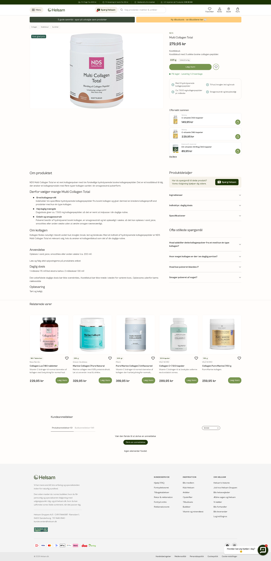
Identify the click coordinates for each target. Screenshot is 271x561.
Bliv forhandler (220, 507)
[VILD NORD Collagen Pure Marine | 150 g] (221, 334)
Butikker (186, 507)
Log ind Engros (220, 516)
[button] (237, 10)
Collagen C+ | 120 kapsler (171, 366)
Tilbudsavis (188, 502)
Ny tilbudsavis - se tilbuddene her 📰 (189, 19)
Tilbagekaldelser (161, 492)
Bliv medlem (188, 483)
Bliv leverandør (220, 511)
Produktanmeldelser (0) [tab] (62, 428)
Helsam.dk (45, 556)
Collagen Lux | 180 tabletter (44, 366)
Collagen (34, 27)
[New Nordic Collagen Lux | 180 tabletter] (49, 334)
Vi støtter (218, 502)
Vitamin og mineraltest (193, 511)
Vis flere (173, 157)
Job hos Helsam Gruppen (225, 487)
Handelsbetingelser (163, 556)
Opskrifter (187, 497)
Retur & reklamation (163, 497)
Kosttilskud (45, 27)
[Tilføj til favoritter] (216, 67)
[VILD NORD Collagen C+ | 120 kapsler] (178, 334)
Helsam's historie (222, 483)
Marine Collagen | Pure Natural (89, 366)
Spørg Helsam (229, 182)
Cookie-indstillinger (229, 556)
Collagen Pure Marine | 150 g (216, 366)
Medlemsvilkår (180, 556)
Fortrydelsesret (161, 487)
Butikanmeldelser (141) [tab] (84, 428)
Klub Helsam (188, 487)
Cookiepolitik (212, 556)
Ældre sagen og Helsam (225, 497)
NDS (171, 33)
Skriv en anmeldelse (135, 442)
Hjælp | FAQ (159, 483)
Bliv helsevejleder (222, 492)
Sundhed (55, 27)
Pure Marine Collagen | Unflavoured (134, 366)
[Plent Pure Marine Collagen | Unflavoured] (135, 334)
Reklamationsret (161, 507)
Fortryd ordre (160, 502)
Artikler (186, 492)
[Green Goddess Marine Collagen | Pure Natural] (92, 334)
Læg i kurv (190, 67)
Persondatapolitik (197, 556)
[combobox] (142, 10)
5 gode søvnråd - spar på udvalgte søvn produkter (82, 19)
